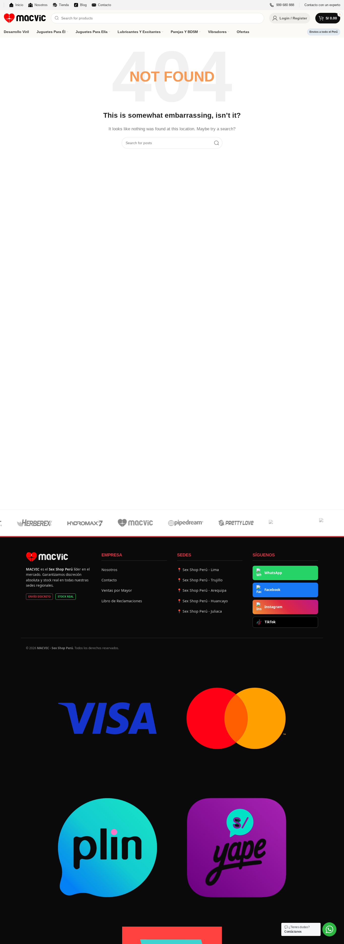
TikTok (270, 622)
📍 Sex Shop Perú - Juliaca (199, 611)
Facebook (272, 589)
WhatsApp (273, 573)
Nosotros (109, 569)
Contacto (109, 580)
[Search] (216, 143)
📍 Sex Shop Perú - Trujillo (200, 580)
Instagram (273, 607)
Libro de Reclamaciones (121, 601)
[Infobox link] (282, 5)
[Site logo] (25, 18)
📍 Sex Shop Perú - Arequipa (201, 590)
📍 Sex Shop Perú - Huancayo (202, 601)
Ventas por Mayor (116, 590)
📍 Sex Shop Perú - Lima (198, 569)
